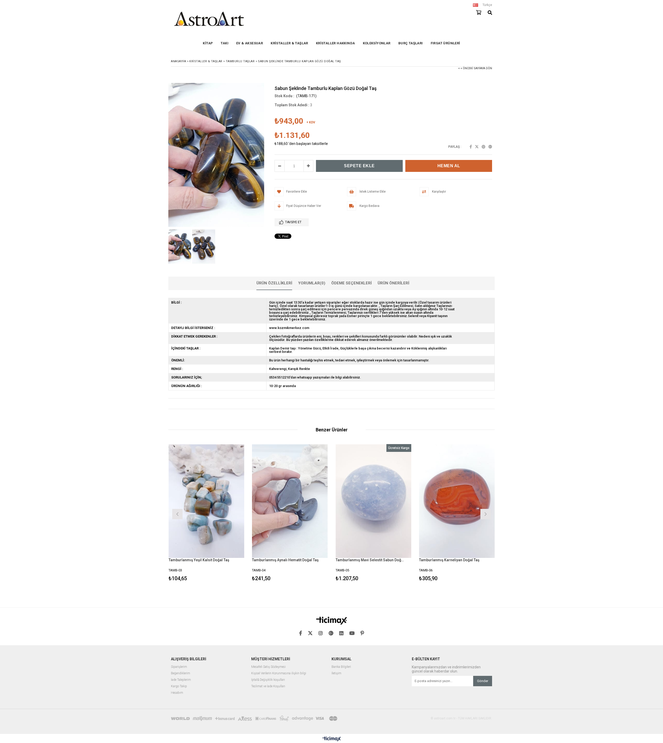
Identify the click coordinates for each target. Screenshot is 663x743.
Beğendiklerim (180, 673)
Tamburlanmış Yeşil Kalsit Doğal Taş (199, 560)
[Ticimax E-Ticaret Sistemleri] (331, 739)
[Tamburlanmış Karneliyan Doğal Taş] (457, 501)
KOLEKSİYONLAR (377, 43)
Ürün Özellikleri (274, 283)
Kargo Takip (179, 686)
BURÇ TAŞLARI (410, 43)
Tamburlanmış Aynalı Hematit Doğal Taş (285, 560)
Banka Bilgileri (341, 667)
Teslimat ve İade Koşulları (268, 686)
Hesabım (177, 693)
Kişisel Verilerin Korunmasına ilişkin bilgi (278, 673)
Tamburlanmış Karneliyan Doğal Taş (449, 560)
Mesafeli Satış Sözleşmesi (268, 667)
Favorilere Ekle (206, 513)
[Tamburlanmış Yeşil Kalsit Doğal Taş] (206, 501)
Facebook (471, 146)
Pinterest (483, 146)
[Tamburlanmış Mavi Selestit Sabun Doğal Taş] (374, 501)
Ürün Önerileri (393, 283)
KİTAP (208, 43)
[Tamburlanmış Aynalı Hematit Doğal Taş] (290, 501)
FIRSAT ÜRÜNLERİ (445, 43)
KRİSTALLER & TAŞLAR (289, 43)
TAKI (224, 43)
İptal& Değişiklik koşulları (268, 680)
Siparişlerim (179, 667)
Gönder (482, 681)
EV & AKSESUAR (249, 43)
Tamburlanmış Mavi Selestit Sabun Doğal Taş (370, 560)
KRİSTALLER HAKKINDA (335, 43)
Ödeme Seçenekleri (351, 283)
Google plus (490, 146)
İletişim (336, 673)
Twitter (477, 146)
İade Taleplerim (181, 680)
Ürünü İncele (224, 513)
